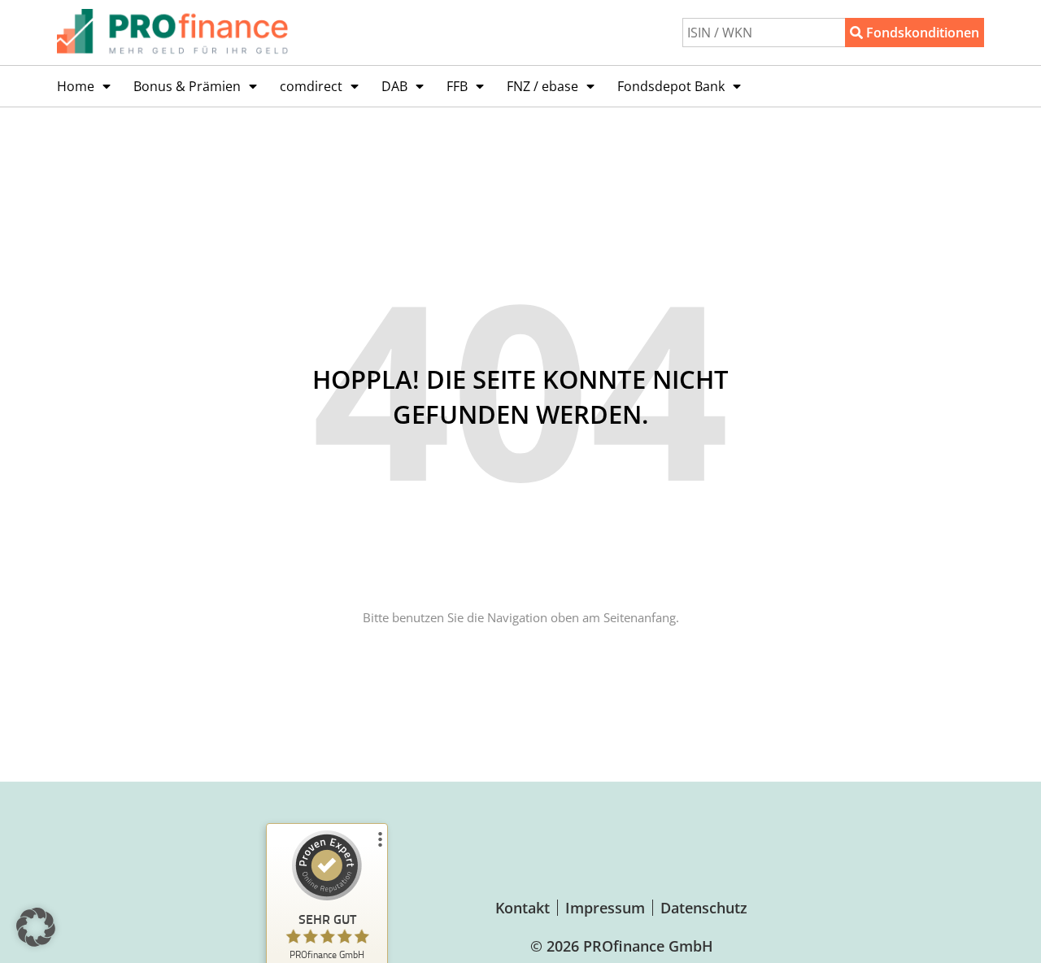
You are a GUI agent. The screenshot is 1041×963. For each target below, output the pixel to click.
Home (75, 86)
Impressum (605, 907)
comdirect (311, 86)
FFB (457, 86)
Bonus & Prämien (187, 86)
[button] (36, 927)
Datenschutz (703, 907)
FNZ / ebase (542, 86)
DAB (394, 86)
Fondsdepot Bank (671, 86)
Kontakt (522, 907)
